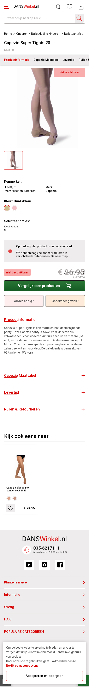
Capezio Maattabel (46, 59)
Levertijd (69, 59)
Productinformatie (16, 59)
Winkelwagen (81, 6)
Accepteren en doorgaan (44, 676)
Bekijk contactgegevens (22, 665)
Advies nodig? (24, 301)
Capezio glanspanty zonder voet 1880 (17, 489)
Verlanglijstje (69, 6)
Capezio (51, 190)
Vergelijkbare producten (39, 286)
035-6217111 (46, 548)
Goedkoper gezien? (65, 301)
